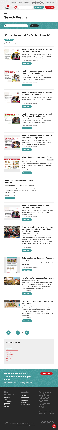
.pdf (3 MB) (51, 159)
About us (6, 406)
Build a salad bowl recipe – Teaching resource (38, 259)
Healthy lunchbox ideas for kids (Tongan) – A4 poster (35, 206)
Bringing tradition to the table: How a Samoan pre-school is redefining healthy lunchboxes (37, 229)
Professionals (8, 401)
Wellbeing (7, 397)
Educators (7, 403)
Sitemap (33, 425)
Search (34, 26)
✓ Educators (9, 356)
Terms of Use (19, 425)
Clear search (9, 39)
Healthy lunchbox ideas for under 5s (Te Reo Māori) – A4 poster (37, 115)
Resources (27, 2)
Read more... (26, 63)
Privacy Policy (26, 425)
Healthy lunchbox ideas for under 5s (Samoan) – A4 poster (37, 93)
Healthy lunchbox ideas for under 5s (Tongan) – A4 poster (37, 50)
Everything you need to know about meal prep (37, 302)
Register (52, 2)
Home (5, 13)
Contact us (14, 2)
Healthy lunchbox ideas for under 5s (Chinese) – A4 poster (37, 72)
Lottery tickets (39, 7)
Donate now (50, 7)
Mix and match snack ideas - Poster (37, 157)
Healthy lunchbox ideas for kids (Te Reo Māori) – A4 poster (37, 136)
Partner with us (25, 404)
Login (47, 2)
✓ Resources (9, 354)
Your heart (7, 399)
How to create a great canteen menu (38, 278)
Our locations (25, 397)
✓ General (9, 346)
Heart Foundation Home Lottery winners (19, 181)
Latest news (24, 400)
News (20, 2)
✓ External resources (12, 350)
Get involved (7, 405)
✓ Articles (9, 348)
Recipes (8, 352)
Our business (25, 399)
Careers (23, 395)
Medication (9, 358)
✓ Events (8, 360)
